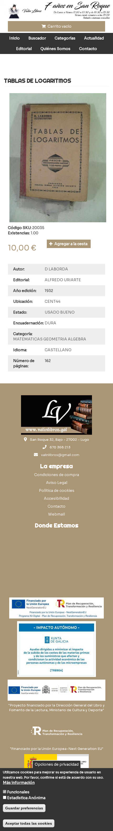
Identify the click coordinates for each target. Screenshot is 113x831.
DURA (50, 323)
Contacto (88, 48)
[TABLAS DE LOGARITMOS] (57, 158)
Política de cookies (56, 490)
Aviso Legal (56, 482)
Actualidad (94, 38)
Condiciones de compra (56, 474)
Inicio (14, 38)
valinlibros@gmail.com (60, 455)
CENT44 (52, 301)
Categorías (65, 38)
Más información (19, 782)
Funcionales (18, 792)
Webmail (56, 514)
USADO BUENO (60, 312)
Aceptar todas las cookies (28, 823)
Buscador (37, 38)
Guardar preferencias (24, 808)
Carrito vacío (59, 26)
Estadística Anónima (26, 797)
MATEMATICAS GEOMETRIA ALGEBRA (49, 339)
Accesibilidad (56, 498)
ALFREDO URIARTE (63, 280)
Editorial (24, 48)
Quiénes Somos (55, 48)
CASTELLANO (58, 350)
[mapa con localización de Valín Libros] (56, 556)
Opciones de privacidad (57, 764)
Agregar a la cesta (71, 243)
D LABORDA (56, 269)
